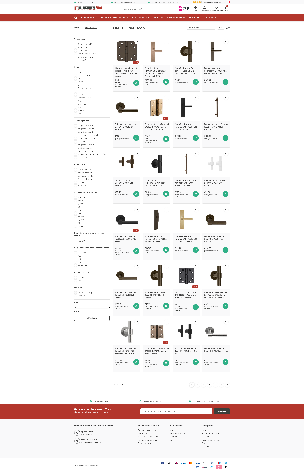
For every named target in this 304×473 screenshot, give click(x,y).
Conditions (142, 433)
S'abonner (222, 411)
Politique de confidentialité (149, 436)
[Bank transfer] (205, 463)
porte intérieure (84, 169)
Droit (80, 280)
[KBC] (212, 467)
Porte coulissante (85, 179)
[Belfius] (205, 467)
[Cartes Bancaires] (198, 467)
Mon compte (175, 430)
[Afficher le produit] (136, 83)
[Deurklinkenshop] (88, 8)
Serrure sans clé (85, 44)
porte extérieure (85, 173)
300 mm (81, 241)
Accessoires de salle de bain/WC (92, 154)
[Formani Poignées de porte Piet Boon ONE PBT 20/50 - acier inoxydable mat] (126, 331)
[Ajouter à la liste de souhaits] (136, 41)
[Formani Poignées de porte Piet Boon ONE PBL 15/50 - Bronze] (126, 107)
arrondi (81, 277)
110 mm (81, 223)
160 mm (81, 262)
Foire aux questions (146, 443)
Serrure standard (85, 47)
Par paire (82, 185)
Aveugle (81, 197)
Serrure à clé (83, 50)
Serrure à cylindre (85, 57)
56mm (80, 200)
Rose (80, 107)
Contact (173, 436)
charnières (82, 141)
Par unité (82, 182)
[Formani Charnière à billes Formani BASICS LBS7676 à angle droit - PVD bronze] (186, 275)
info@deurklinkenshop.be (91, 442)
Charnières (158, 17)
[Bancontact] (212, 463)
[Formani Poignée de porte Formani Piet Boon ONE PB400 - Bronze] (216, 107)
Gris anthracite (84, 88)
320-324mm (83, 265)
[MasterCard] (191, 463)
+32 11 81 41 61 (86, 434)
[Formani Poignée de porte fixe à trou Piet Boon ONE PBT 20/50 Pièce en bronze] (186, 51)
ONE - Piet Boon (91, 28)
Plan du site (94, 465)
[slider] (75, 308)
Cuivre (80, 91)
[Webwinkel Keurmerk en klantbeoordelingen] (184, 8)
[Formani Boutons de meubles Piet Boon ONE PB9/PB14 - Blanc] (216, 163)
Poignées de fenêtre (176, 17)
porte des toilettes (86, 176)
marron (81, 110)
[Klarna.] (219, 467)
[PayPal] (183, 463)
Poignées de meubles (211, 440)
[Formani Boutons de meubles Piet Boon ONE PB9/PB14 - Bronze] (126, 163)
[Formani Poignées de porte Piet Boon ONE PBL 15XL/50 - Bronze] (126, 275)
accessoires (83, 157)
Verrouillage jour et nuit (88, 54)
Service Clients (195, 17)
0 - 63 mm (82, 252)
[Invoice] (226, 467)
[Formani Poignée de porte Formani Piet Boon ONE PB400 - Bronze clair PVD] (186, 163)
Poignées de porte (89, 17)
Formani (81, 296)
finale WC (82, 60)
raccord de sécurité (86, 151)
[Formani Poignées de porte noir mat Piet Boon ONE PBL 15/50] (126, 219)
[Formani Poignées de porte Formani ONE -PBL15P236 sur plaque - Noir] (186, 107)
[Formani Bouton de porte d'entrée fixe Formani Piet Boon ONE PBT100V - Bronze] (216, 275)
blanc (80, 78)
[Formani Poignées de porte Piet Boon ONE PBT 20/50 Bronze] (156, 275)
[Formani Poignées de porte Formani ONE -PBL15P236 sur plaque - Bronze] (216, 51)
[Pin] (162, 463)
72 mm (81, 210)
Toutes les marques (86, 292)
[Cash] (169, 463)
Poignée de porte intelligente (114, 17)
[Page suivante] (227, 384)
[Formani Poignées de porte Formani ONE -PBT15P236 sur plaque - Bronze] (156, 219)
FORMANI (77, 28)
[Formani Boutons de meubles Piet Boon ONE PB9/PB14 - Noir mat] (186, 331)
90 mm (81, 220)
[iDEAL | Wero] (176, 463)
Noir (79, 72)
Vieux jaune (83, 104)
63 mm (80, 204)
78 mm (81, 213)
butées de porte (85, 148)
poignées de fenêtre (86, 138)
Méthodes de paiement (148, 440)
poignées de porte (86, 125)
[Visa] (198, 463)
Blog (172, 440)
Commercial (210, 17)
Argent (81, 101)
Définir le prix (92, 318)
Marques (205, 446)
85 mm (81, 216)
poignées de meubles (87, 145)
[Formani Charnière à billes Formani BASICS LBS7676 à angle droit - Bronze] (156, 331)
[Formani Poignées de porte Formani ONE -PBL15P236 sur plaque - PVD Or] (186, 219)
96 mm (81, 256)
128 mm (81, 259)
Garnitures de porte (140, 17)
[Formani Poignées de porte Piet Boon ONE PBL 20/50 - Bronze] (216, 219)
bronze (81, 94)
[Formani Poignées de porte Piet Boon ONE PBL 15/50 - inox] (216, 331)
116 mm (81, 226)
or (79, 85)
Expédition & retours (147, 430)
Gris (79, 114)
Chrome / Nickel (85, 98)
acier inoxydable (85, 75)
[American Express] (226, 463)
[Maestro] (219, 463)
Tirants (205, 443)
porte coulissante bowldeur (90, 135)
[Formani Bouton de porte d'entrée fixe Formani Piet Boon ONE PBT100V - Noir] (156, 163)
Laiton (80, 82)
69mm (80, 207)
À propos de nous (177, 433)
